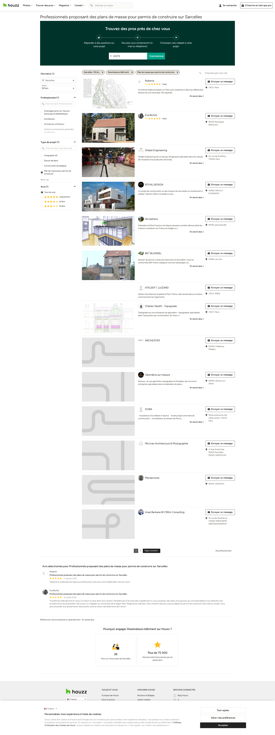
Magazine (64, 5)
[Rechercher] (91, 5)
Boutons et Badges (146, 695)
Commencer (156, 56)
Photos (26, 5)
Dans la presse (108, 700)
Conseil (78, 5)
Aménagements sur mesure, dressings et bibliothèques (57, 112)
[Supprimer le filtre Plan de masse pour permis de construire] (177, 72)
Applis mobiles (144, 700)
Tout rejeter (223, 710)
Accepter (223, 725)
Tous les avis (49, 192)
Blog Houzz (183, 695)
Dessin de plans (51, 160)
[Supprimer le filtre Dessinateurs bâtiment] (132, 72)
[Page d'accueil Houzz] (11, 5)
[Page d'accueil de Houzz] (76, 691)
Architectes (49, 119)
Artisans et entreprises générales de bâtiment (59, 130)
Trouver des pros (44, 5)
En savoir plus (88, 620)
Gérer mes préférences (223, 717)
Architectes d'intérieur (54, 124)
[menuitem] (27, 5)
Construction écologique (55, 166)
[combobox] (111, 5)
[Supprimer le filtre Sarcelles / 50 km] (102, 72)
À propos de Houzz (110, 695)
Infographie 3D (50, 155)
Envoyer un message (222, 81)
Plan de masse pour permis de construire (57, 172)
